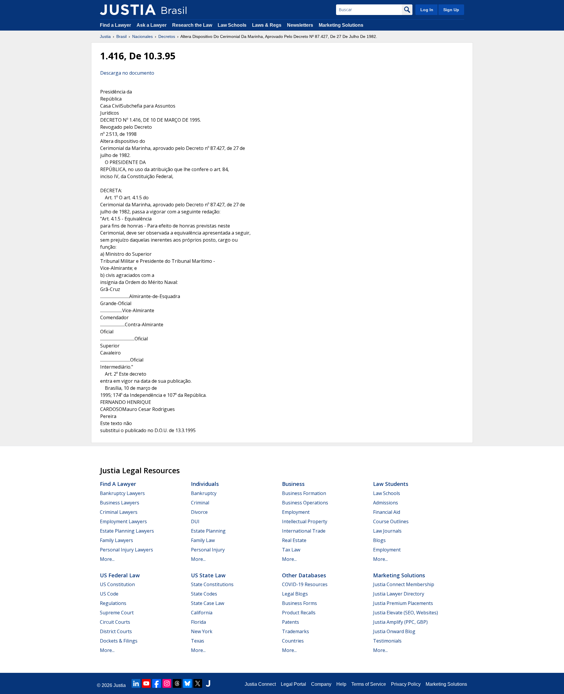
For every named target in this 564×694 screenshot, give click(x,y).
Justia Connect (260, 684)
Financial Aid (386, 512)
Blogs (379, 540)
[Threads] (177, 683)
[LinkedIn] (136, 683)
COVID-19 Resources (305, 584)
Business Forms (299, 603)
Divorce (199, 512)
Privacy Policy (406, 684)
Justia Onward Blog (394, 631)
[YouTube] (146, 683)
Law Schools (232, 25)
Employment (296, 512)
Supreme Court (117, 612)
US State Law (208, 575)
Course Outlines (391, 521)
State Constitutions (212, 584)
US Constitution (117, 584)
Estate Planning (208, 531)
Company (321, 684)
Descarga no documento (127, 73)
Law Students (390, 483)
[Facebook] (156, 683)
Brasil (121, 36)
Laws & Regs (266, 25)
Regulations (113, 603)
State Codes (204, 594)
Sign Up (451, 9)
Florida (198, 622)
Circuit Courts (115, 622)
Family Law (203, 540)
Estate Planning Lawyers (127, 531)
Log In (426, 9)
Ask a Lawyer (152, 25)
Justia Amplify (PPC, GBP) (400, 622)
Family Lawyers (116, 540)
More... (107, 559)
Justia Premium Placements (403, 603)
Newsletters (300, 25)
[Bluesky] (187, 683)
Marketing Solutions (341, 25)
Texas (197, 641)
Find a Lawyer (115, 25)
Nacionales (142, 36)
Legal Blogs (295, 594)
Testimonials (387, 641)
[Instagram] (166, 683)
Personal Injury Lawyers (126, 549)
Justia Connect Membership (403, 584)
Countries (293, 641)
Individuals (205, 483)
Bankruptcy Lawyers (122, 493)
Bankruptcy (203, 493)
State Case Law (207, 603)
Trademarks (295, 631)
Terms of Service (368, 684)
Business (293, 483)
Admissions (385, 502)
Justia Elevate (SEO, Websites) (405, 612)
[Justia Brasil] (128, 9)
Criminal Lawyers (118, 512)
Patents (290, 622)
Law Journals (387, 531)
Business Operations (305, 502)
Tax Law (291, 549)
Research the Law (192, 25)
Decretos (166, 36)
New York (201, 631)
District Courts (116, 631)
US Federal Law (120, 575)
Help (341, 684)
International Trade (303, 531)
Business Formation (304, 493)
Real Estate (294, 540)
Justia (105, 36)
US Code (109, 594)
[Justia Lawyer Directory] (208, 683)
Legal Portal (293, 684)
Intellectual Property (304, 521)
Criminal (200, 502)
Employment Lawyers (123, 521)
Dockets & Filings (118, 641)
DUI (195, 521)
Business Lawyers (119, 502)
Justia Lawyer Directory (398, 594)
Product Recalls (298, 612)
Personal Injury (208, 549)
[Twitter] (197, 683)
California (201, 612)
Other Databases (304, 575)
